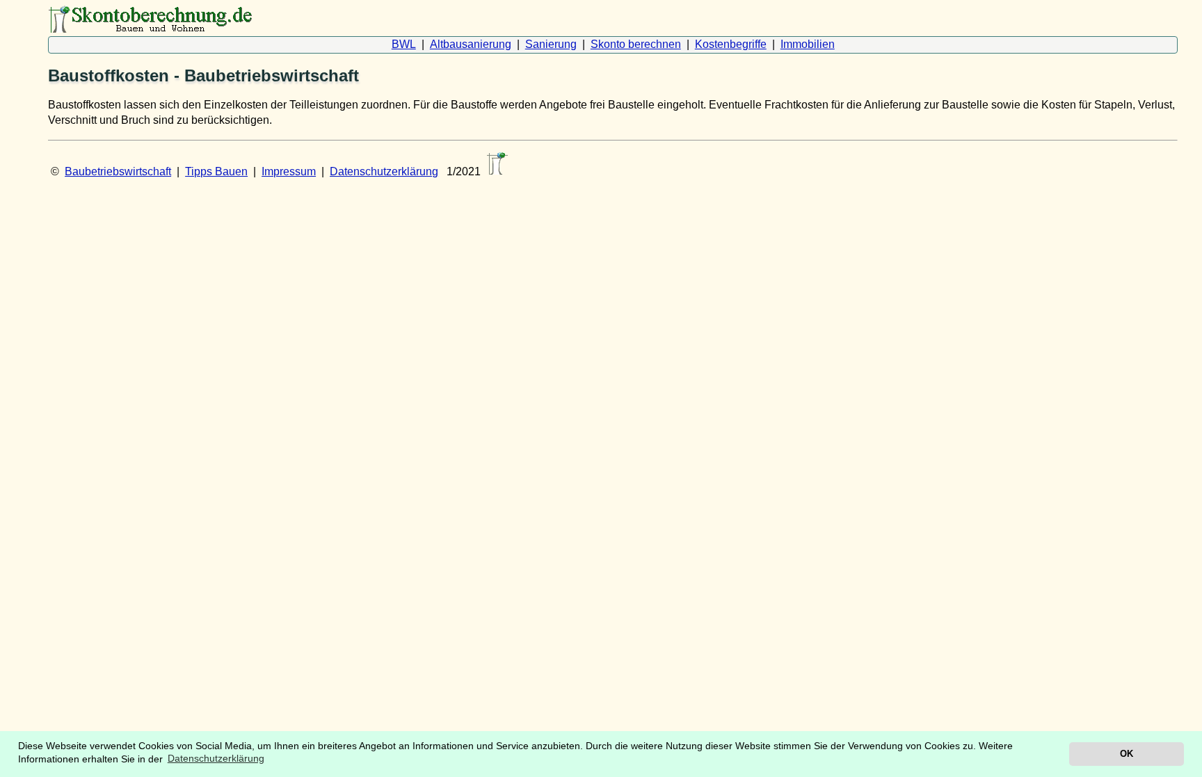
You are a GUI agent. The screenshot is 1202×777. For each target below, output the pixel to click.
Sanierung (551, 44)
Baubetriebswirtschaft (118, 171)
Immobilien (807, 44)
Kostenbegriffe (731, 44)
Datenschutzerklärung (384, 171)
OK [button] (1126, 753)
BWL (404, 44)
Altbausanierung (470, 44)
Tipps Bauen (216, 171)
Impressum (289, 171)
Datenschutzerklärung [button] (216, 758)
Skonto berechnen (636, 44)
